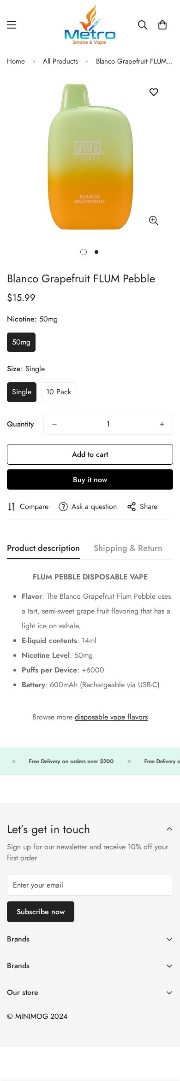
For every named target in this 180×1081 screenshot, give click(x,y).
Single (21, 391)
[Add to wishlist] (153, 92)
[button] (162, 24)
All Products (60, 61)
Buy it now (90, 479)
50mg (21, 342)
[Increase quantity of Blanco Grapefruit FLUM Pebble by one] (162, 424)
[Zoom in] (153, 220)
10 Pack (58, 391)
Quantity (20, 424)
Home (16, 61)
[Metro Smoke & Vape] (90, 24)
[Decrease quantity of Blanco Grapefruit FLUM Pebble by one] (54, 424)
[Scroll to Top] (163, 1032)
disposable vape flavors (111, 717)
